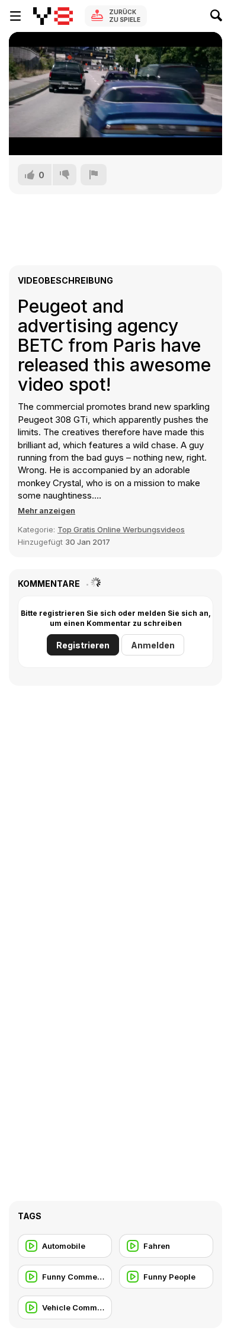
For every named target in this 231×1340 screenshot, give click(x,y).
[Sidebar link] (15, 16)
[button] (46, 510)
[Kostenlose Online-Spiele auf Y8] (53, 16)
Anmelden (153, 645)
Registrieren (83, 645)
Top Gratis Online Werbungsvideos (121, 529)
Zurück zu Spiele (124, 15)
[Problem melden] (94, 174)
